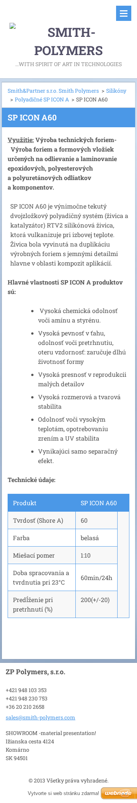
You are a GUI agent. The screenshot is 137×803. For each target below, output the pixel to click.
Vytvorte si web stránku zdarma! (63, 793)
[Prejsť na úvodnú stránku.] (68, 29)
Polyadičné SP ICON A (42, 99)
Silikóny (116, 90)
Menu (123, 13)
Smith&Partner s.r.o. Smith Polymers (53, 90)
